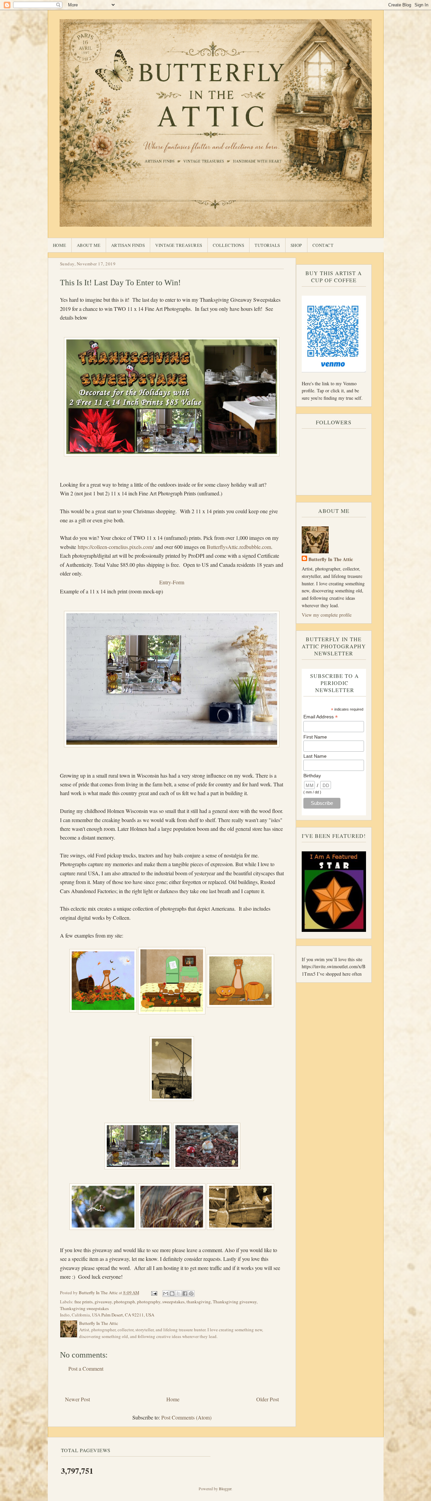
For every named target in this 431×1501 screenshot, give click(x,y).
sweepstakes (173, 1302)
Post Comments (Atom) (186, 1417)
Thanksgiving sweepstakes (84, 1308)
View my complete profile (327, 615)
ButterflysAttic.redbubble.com (239, 546)
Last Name (315, 756)
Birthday (312, 775)
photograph (124, 1302)
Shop (296, 245)
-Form (177, 582)
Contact (323, 245)
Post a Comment (85, 1368)
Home (59, 245)
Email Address (320, 717)
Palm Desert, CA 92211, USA (127, 1315)
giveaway (103, 1302)
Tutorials (267, 245)
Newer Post (77, 1399)
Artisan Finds (128, 245)
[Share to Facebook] (184, 1293)
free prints (83, 1302)
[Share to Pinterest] (191, 1293)
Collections (228, 245)
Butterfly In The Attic (330, 559)
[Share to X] (178, 1293)
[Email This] (165, 1293)
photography (148, 1302)
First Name (315, 737)
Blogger (225, 1488)
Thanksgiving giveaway (235, 1302)
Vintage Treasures (178, 245)
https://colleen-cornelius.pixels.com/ (116, 546)
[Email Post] (154, 1293)
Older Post (267, 1399)
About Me (89, 245)
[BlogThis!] (172, 1293)
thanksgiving (199, 1302)
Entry (165, 582)
